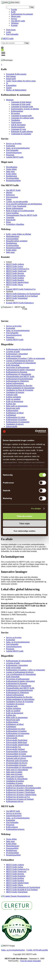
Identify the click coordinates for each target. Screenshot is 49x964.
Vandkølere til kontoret (15, 392)
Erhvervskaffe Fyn (13, 747)
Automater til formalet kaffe (22, 106)
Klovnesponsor (12, 197)
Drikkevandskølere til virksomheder (20, 388)
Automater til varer (18, 129)
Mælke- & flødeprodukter (16, 90)
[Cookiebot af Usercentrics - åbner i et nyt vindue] (35, 431)
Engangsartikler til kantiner (16, 751)
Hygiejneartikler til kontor (16, 765)
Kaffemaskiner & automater (22, 14)
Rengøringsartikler (13, 180)
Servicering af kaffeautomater (17, 367)
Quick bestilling (12, 213)
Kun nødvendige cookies (24, 531)
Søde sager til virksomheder (17, 770)
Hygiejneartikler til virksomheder (19, 767)
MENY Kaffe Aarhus (14, 266)
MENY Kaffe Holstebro (15, 275)
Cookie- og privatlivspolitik (17, 201)
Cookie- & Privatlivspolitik (37, 950)
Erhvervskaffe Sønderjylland (17, 745)
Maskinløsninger (12, 236)
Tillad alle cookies (24, 516)
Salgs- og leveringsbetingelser (18, 148)
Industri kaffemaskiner (15, 383)
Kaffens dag (11, 404)
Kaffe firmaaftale (12, 365)
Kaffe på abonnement (14, 401)
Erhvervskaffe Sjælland (15, 749)
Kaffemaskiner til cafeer (15, 417)
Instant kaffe (11, 78)
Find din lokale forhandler (30, 961)
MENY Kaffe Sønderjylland (17, 282)
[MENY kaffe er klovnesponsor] (15, 896)
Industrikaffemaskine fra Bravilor (19, 385)
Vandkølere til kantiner (15, 781)
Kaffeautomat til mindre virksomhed (20, 370)
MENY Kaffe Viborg (14, 285)
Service (14, 19)
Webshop (14, 23)
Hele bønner (11, 76)
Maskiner (9, 100)
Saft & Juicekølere (18, 125)
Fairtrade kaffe (12, 395)
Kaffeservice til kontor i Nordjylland (20, 792)
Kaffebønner (11, 415)
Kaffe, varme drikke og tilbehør (18, 234)
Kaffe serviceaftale (13, 356)
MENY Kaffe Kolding (15, 278)
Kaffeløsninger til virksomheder (18, 374)
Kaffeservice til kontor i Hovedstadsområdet (23, 788)
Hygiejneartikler (12, 178)
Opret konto (11, 30)
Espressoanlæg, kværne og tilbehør (25, 109)
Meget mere (15, 16)
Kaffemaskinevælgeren (15, 829)
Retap (8, 222)
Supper (9, 88)
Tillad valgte (24, 523)
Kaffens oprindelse (13, 397)
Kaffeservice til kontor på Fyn (18, 797)
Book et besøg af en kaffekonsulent (20, 211)
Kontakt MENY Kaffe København (20, 303)
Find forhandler (12, 34)
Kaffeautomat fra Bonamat (16, 372)
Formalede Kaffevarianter (16, 74)
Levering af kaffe (13, 351)
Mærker (9, 192)
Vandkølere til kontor (14, 783)
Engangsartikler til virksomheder (19, 756)
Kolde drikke (11, 174)
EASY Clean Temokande (16, 206)
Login (8, 32)
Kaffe (13, 12)
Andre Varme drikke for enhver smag (21, 81)
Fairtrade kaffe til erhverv (16, 758)
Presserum (10, 155)
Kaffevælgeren (12, 827)
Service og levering (13, 143)
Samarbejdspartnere (14, 152)
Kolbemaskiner (17, 111)
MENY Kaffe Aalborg (15, 264)
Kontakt (14, 25)
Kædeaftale (10, 146)
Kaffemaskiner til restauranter (17, 422)
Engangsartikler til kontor (16, 754)
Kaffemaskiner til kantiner (16, 419)
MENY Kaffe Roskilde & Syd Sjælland (22, 296)
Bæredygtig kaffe (13, 408)
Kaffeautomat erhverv (14, 801)
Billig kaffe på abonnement (17, 406)
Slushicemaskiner (18, 127)
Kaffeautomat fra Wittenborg (17, 381)
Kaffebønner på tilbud (14, 413)
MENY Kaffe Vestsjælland (16, 298)
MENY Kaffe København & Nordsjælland (23, 294)
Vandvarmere (16, 122)
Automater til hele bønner (21, 102)
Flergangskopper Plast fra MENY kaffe (21, 215)
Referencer (10, 195)
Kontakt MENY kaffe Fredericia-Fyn (21, 289)
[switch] (42, 483)
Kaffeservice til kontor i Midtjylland (20, 790)
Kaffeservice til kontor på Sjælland (20, 799)
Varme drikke (11, 169)
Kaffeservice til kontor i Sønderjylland (21, 795)
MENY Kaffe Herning (15, 273)
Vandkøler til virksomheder (17, 779)
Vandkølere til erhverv (15, 424)
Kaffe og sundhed (13, 399)
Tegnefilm (10, 217)
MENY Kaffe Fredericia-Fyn (17, 269)
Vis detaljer (36, 508)
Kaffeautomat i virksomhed (17, 354)
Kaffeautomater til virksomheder (19, 349)
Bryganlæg (15, 113)
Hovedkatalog (11, 167)
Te (7, 83)
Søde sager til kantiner (15, 776)
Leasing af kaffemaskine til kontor (19, 785)
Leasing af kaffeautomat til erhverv (20, 361)
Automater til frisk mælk (20, 104)
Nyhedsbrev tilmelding (15, 224)
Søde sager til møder (14, 772)
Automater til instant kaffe (21, 116)
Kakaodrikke (11, 85)
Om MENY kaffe (18, 21)
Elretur (8, 199)
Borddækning (11, 176)
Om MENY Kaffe (13, 190)
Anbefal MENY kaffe (14, 157)
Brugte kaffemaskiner (14, 208)
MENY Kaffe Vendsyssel (16, 271)
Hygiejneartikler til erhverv (16, 763)
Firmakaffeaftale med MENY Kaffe (20, 376)
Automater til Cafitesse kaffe (22, 118)
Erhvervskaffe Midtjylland (16, 742)
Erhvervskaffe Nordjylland (16, 740)
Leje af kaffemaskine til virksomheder (21, 363)
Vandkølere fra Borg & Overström (19, 390)
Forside (14, 9)
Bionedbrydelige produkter (16, 241)
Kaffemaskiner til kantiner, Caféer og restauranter (25, 358)
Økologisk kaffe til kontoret (17, 760)
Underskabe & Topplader (21, 134)
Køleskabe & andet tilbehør (22, 131)
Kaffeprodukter (12, 410)
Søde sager (10, 171)
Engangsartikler (12, 239)
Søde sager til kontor (14, 774)
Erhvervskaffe (11, 426)
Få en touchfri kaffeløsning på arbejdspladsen (24, 204)
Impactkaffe (10, 220)
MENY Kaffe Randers (15, 280)
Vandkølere (15, 120)
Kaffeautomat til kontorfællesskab (19, 379)
